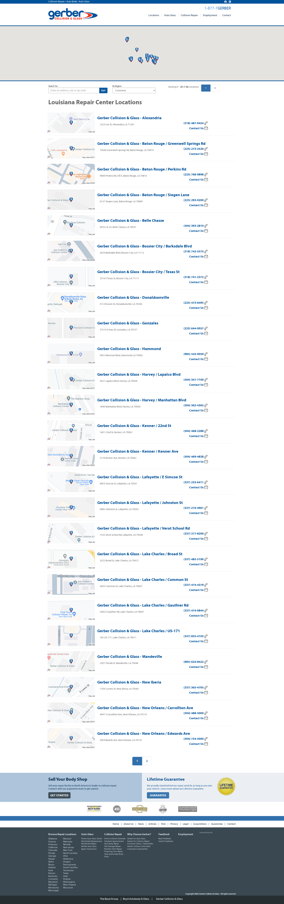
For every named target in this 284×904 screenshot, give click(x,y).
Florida (51, 853)
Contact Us (196, 128)
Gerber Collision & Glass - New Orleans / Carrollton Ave (145, 708)
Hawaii (51, 859)
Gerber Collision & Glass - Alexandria (129, 118)
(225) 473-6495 (194, 303)
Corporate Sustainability (137, 849)
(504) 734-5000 (194, 739)
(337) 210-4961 (194, 508)
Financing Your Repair (113, 851)
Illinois (51, 865)
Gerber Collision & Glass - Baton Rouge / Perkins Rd (141, 169)
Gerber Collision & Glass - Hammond (129, 348)
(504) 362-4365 (194, 405)
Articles (152, 824)
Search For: (53, 86)
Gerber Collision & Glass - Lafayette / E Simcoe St (139, 477)
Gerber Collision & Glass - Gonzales (127, 323)
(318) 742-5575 (194, 251)
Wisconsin (68, 888)
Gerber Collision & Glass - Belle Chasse (130, 220)
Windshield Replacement (91, 841)
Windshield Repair (88, 844)
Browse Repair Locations (62, 834)
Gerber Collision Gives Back (138, 846)
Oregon (67, 862)
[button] (137, 50)
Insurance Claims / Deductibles (140, 844)
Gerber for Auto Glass (136, 839)
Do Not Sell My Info (206, 832)
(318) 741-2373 (194, 277)
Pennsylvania (69, 865)
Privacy (174, 824)
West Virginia (69, 885)
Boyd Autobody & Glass (136, 898)
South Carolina (70, 867)
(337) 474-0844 (194, 610)
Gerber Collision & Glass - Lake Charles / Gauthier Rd (143, 605)
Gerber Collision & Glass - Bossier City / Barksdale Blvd (144, 246)
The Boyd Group (109, 898)
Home (116, 824)
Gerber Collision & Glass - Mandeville (129, 656)
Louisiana (53, 879)
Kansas (51, 873)
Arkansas (52, 844)
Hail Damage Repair (112, 846)
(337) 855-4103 (194, 636)
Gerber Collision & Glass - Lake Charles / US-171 (138, 631)
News (141, 824)
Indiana (52, 867)
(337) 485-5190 (194, 559)
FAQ (163, 824)
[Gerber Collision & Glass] (72, 14)
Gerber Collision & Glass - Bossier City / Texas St (138, 271)
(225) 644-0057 (194, 328)
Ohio (65, 856)
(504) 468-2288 (194, 431)
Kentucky (53, 876)
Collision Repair (189, 15)
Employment (210, 15)
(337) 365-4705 (194, 687)
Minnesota (53, 888)
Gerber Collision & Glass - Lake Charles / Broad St (139, 554)
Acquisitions (200, 824)
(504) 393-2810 (194, 226)
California (53, 847)
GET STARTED (59, 795)
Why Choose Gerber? (139, 834)
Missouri (67, 839)
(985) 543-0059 (194, 354)
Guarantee (217, 824)
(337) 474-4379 (194, 585)
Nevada (67, 844)
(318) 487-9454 (194, 123)
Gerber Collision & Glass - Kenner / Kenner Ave (137, 451)
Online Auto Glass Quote (91, 839)
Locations (153, 15)
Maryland (53, 882)
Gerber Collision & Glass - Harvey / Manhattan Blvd (141, 400)
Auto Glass (170, 15)
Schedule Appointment (114, 841)
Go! (103, 90)
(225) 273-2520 (194, 149)
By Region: (117, 86)
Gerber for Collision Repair (138, 841)
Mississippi (53, 890)
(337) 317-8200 (194, 533)
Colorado (52, 850)
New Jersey (68, 847)
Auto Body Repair (111, 844)
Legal (186, 824)
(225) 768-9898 (194, 174)
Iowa (50, 870)
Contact (226, 15)
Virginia (67, 879)
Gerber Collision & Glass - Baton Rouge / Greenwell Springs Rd (151, 143)
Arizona (52, 842)
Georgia (52, 856)
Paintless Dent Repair (113, 849)
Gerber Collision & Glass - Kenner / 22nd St (134, 425)
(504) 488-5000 (194, 713)
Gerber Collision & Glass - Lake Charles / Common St (142, 579)
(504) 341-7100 (194, 379)
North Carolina (70, 853)
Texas (66, 873)
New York (67, 850)
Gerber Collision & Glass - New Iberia (129, 682)
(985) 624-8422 (194, 662)
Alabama (52, 839)
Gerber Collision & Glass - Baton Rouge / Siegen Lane (143, 195)
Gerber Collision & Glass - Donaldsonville (133, 297)
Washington (69, 882)
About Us (128, 824)
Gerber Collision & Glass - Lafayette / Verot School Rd (143, 528)
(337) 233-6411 (194, 482)
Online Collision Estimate (114, 839)
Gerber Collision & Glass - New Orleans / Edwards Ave (143, 733)
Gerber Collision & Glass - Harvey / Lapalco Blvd (138, 374)
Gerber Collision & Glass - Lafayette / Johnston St (140, 502)
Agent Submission (89, 849)
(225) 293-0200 (194, 200)
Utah (65, 876)
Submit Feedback (165, 841)
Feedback (164, 834)
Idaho (51, 862)
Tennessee (68, 870)
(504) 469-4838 (194, 456)
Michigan (52, 885)
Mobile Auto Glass (89, 846)
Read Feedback (164, 839)
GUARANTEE (158, 795)
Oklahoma (68, 859)
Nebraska (67, 842)
